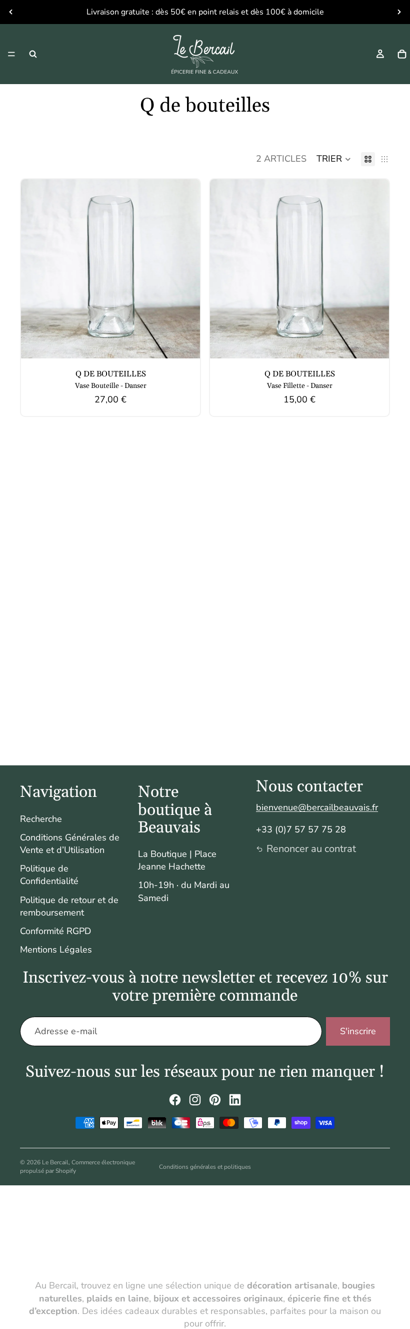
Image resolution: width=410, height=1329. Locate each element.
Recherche (41, 819)
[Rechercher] (33, 54)
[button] (333, 159)
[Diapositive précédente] (11, 12)
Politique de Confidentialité (49, 874)
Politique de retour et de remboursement (69, 906)
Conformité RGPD (55, 931)
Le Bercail (55, 1162)
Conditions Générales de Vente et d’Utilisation (70, 843)
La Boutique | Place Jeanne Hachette (177, 860)
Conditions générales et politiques (205, 1167)
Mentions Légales (56, 950)
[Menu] (11, 54)
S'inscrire (358, 1031)
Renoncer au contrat (311, 848)
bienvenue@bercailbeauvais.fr (317, 807)
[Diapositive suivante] (399, 12)
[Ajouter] (185, 343)
